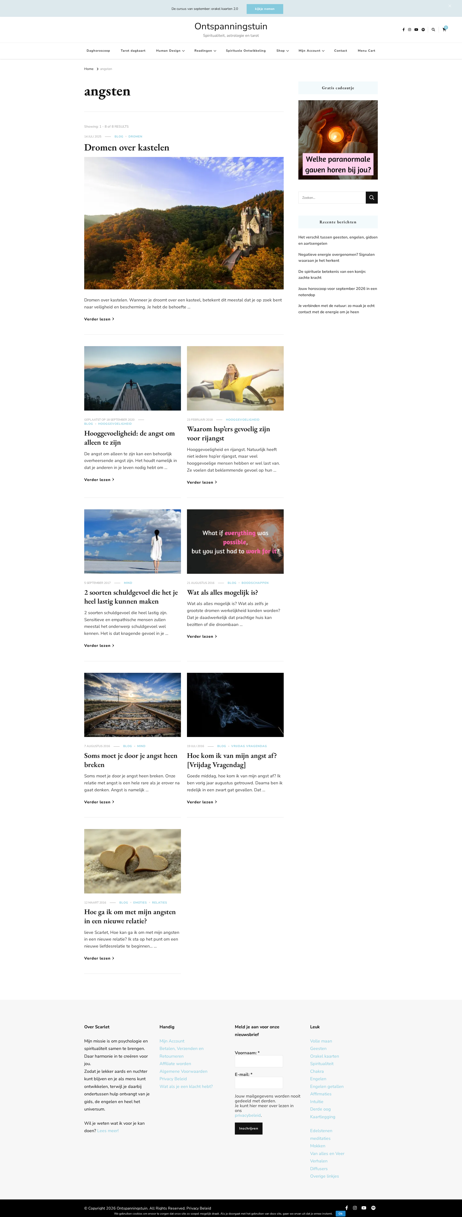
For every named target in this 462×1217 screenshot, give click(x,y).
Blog (119, 136)
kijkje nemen (265, 9)
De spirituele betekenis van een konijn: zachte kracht (332, 275)
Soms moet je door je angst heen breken (131, 760)
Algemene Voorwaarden (183, 1071)
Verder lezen (97, 319)
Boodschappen (255, 583)
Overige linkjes (324, 1176)
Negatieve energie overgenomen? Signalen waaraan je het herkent (336, 257)
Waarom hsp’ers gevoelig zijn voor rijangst (228, 433)
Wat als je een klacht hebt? (186, 1086)
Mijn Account (310, 51)
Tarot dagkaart (133, 51)
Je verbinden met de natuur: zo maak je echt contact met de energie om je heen (336, 309)
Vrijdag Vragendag (249, 746)
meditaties (320, 1138)
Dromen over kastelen (126, 147)
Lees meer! (108, 1131)
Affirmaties (321, 1094)
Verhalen (318, 1161)
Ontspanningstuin (231, 26)
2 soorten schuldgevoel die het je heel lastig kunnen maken (131, 596)
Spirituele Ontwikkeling (246, 51)
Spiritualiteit (322, 1064)
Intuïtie (316, 1102)
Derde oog (320, 1109)
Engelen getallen (327, 1086)
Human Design (168, 51)
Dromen (135, 136)
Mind (128, 583)
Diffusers (319, 1169)
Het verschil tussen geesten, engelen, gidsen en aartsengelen (338, 240)
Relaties (159, 903)
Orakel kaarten (324, 1056)
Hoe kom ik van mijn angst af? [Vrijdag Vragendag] (232, 760)
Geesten (318, 1048)
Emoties (140, 903)
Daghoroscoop (98, 51)
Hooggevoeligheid (115, 424)
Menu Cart (366, 51)
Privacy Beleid (173, 1079)
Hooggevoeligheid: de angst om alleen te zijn (129, 437)
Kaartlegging (322, 1117)
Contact (340, 51)
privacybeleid (248, 1115)
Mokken (317, 1146)
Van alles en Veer (327, 1153)
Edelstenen (321, 1131)
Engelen (318, 1079)
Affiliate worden (175, 1064)
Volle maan (321, 1041)
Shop (280, 51)
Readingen (203, 51)
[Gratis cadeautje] (338, 140)
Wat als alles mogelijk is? (222, 592)
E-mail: (243, 1074)
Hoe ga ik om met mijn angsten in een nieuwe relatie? (130, 916)
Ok (341, 1214)
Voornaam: (247, 1052)
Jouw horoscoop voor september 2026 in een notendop (337, 292)
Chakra (317, 1071)
